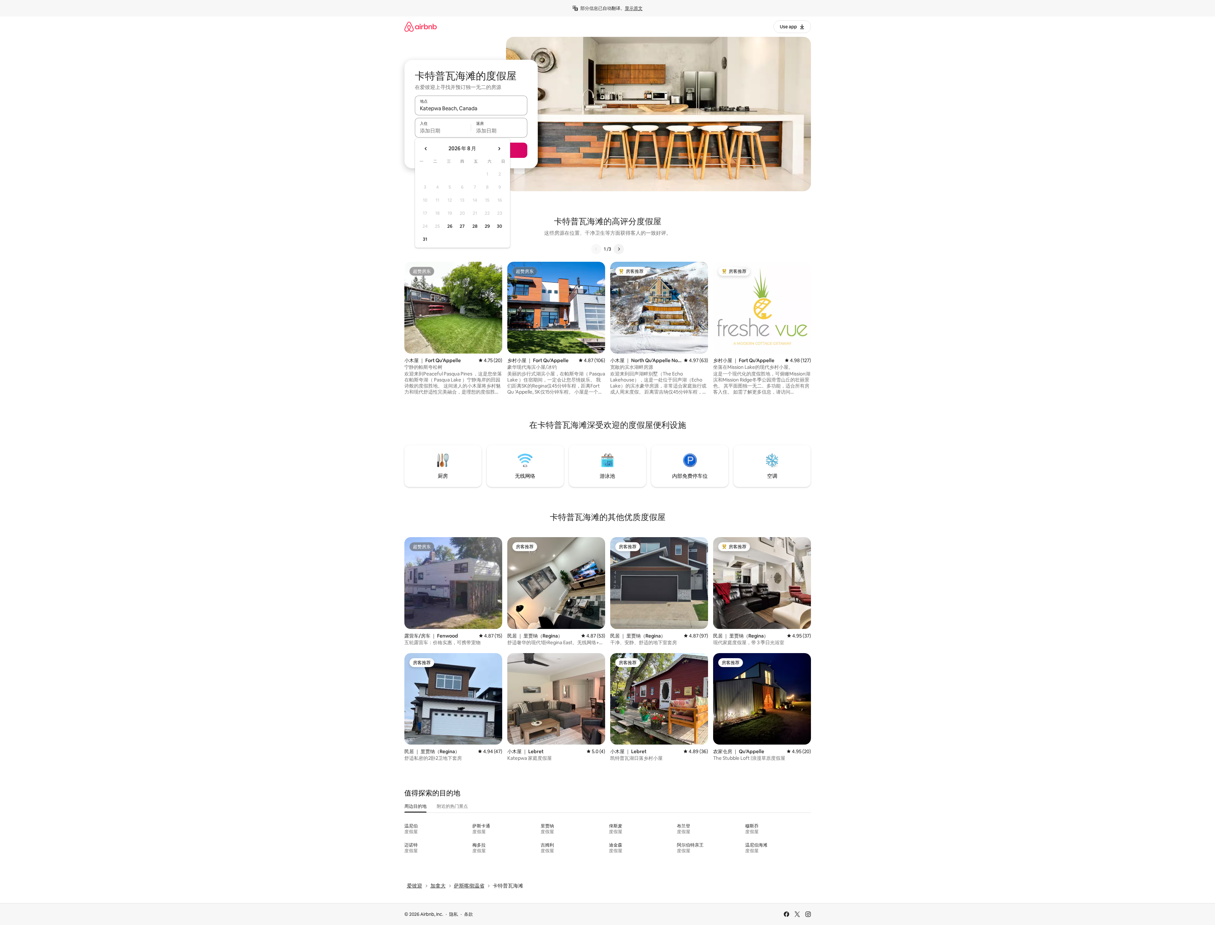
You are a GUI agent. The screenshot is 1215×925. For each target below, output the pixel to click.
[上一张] (596, 249)
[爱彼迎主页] (420, 27)
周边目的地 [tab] (415, 806)
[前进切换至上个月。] (426, 149)
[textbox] (443, 130)
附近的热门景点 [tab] (452, 806)
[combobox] (471, 108)
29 (487, 226)
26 (449, 226)
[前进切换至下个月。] (499, 149)
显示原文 (634, 8)
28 (474, 226)
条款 (468, 914)
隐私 (453, 914)
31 (425, 239)
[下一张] (619, 249)
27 (462, 226)
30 (499, 226)
